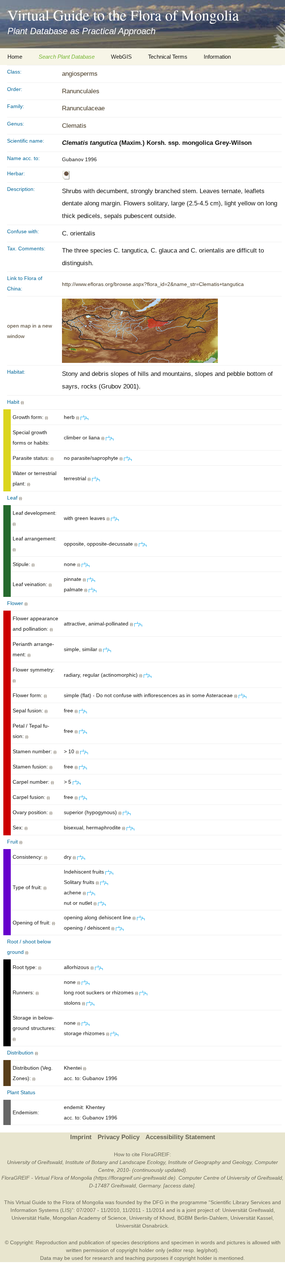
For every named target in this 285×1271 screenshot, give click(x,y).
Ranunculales (80, 91)
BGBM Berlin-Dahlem (202, 1218)
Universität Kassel (251, 1218)
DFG (158, 1202)
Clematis (74, 125)
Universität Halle (31, 1218)
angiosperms (80, 73)
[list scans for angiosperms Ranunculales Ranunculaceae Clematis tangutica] (66, 175)
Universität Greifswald (247, 1210)
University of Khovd (151, 1218)
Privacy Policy (119, 1137)
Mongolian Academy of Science (89, 1218)
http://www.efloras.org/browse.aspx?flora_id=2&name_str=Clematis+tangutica (153, 284)
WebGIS (121, 56)
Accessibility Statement (180, 1137)
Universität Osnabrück (142, 1226)
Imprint (81, 1137)
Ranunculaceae (83, 108)
